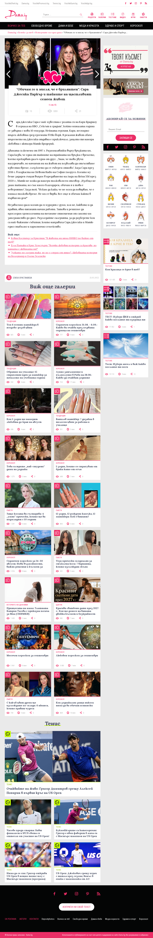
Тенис (52, 723)
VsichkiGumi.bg (70, 3)
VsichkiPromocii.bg (41, 3)
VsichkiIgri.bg (86, 3)
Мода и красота (89, 25)
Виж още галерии (52, 286)
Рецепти (92, 17)
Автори (22, 919)
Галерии (102, 17)
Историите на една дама (48, 32)
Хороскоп (136, 25)
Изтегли (126, 66)
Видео (123, 17)
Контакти (34, 919)
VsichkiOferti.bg (11, 3)
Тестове (112, 17)
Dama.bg (25, 3)
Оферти (143, 17)
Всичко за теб (16, 25)
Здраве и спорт (114, 25)
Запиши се (125, 137)
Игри (133, 17)
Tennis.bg (57, 3)
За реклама (10, 919)
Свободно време (41, 25)
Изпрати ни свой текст (77, 906)
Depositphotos (48, 919)
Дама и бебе (65, 25)
